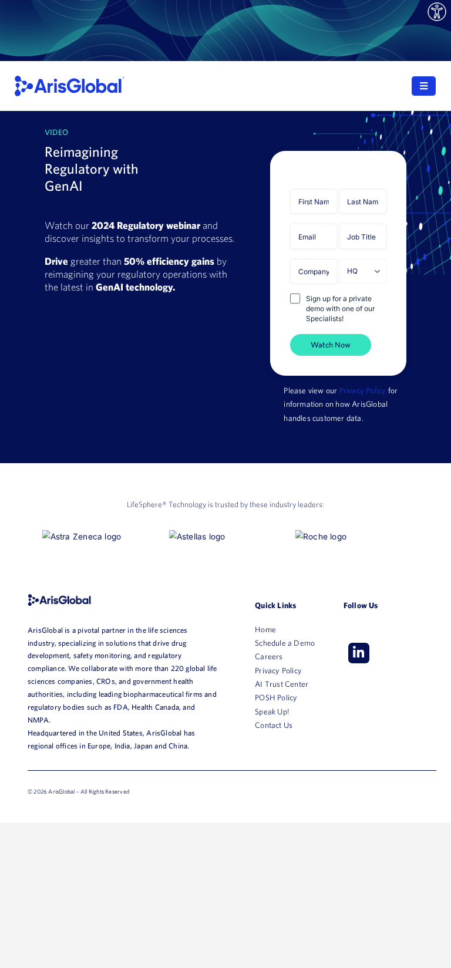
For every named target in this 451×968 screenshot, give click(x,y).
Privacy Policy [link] (362, 390)
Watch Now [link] (331, 344)
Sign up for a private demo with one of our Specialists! (340, 308)
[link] (437, 12)
